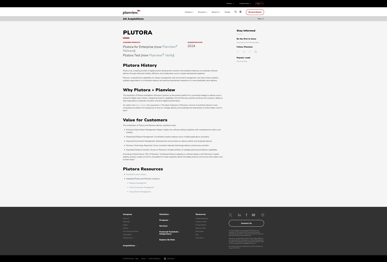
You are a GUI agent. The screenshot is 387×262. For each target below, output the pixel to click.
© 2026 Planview (128, 258)
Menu (259, 19)
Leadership (126, 222)
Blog (197, 235)
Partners (229, 3)
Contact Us (246, 223)
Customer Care (244, 3)
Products (163, 220)
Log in (258, 3)
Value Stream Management (140, 191)
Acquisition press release (136, 174)
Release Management (137, 183)
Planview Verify (161, 55)
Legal (136, 259)
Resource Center (201, 228)
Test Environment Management (141, 187)
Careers (125, 225)
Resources (202, 12)
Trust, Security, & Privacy (130, 231)
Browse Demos (255, 12)
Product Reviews (201, 225)
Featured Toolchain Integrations (168, 233)
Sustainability (127, 235)
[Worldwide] (240, 12)
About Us (215, 12)
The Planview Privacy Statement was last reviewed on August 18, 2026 (246, 247)
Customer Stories (201, 222)
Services (163, 226)
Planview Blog (242, 61)
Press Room (199, 238)
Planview (132, 13)
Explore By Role (167, 240)
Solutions (188, 12)
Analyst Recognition (202, 218)
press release (141, 105)
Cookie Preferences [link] (154, 259)
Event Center (200, 231)
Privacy (143, 259)
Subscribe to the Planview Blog (248, 42)
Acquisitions (129, 245)
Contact (227, 12)
